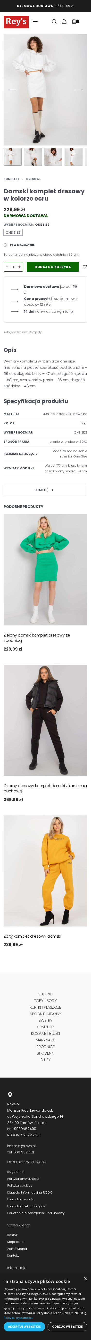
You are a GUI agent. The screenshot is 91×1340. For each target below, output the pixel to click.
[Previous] (12, 90)
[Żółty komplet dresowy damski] (45, 871)
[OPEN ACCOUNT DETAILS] (64, 21)
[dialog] (45, 1307)
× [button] (85, 1279)
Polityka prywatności (18, 1318)
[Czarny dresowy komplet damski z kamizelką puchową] (45, 720)
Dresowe (33, 179)
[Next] (78, 90)
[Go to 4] (74, 157)
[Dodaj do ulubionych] (85, 267)
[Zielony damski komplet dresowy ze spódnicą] (45, 569)
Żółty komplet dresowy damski (32, 936)
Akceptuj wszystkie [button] (24, 1327)
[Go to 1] (13, 157)
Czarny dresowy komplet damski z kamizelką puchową (45, 788)
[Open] (84, 21)
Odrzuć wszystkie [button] (67, 1327)
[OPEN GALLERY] (45, 89)
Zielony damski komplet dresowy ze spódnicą (37, 637)
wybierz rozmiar (18, 225)
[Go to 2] (33, 157)
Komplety (12, 179)
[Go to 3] (53, 157)
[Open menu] (35, 21)
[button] (45, 490)
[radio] (13, 232)
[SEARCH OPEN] (54, 21)
